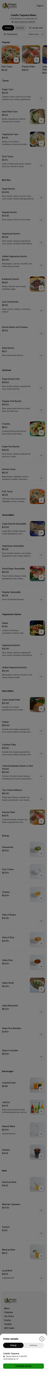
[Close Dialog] (42, 1339)
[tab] (13, 1345)
